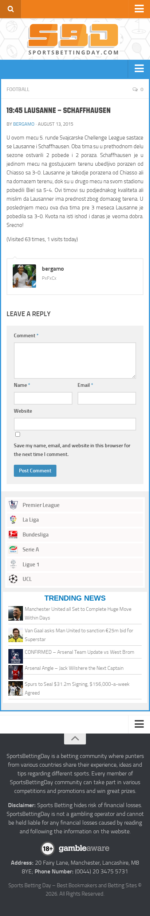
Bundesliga (35, 534)
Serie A (30, 549)
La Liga (30, 519)
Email (85, 385)
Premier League (40, 505)
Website (23, 411)
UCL (26, 579)
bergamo (24, 124)
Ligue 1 (30, 564)
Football (18, 89)
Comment (26, 336)
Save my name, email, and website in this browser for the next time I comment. (72, 450)
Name (22, 385)
